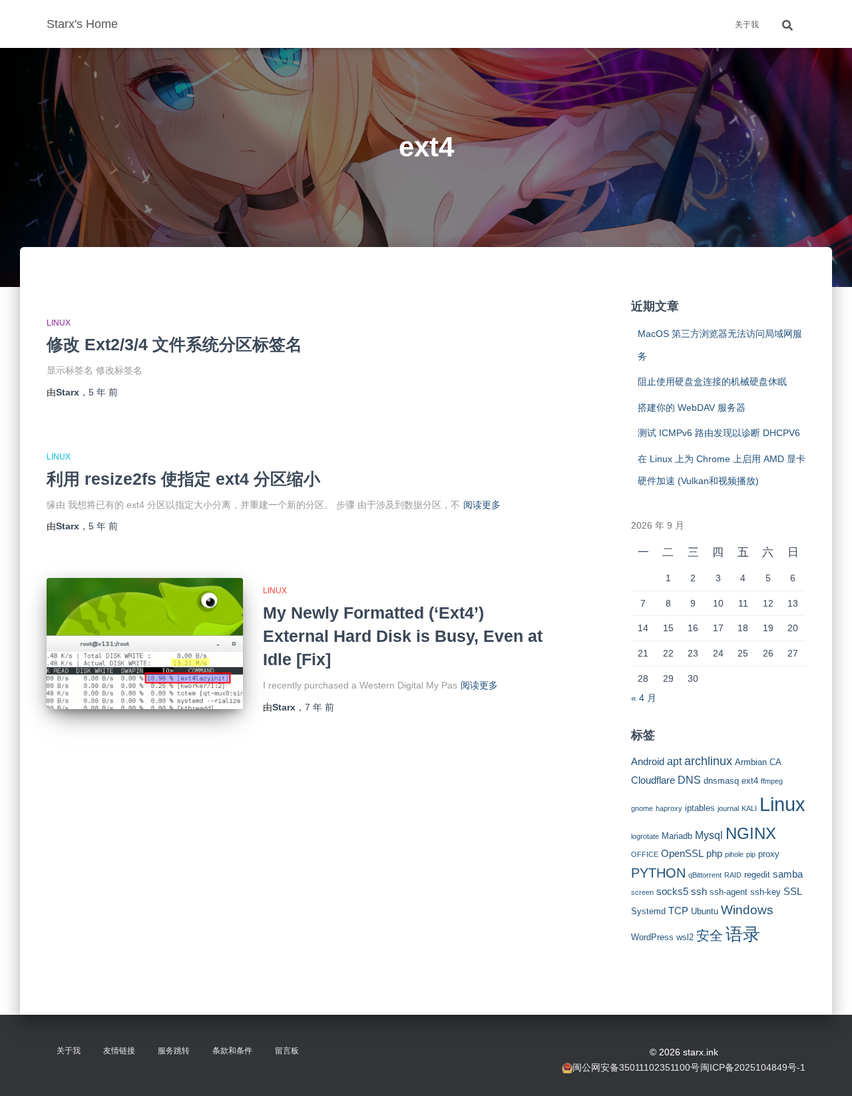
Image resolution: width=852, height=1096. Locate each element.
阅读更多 (482, 504)
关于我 (747, 24)
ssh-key (765, 892)
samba (788, 874)
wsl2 (685, 937)
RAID (733, 875)
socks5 (672, 891)
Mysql (709, 835)
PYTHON (658, 873)
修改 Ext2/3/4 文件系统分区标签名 (174, 344)
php (714, 853)
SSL (792, 891)
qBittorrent (705, 875)
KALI (749, 808)
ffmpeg (772, 781)
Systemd (648, 911)
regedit (757, 875)
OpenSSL (682, 853)
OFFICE (644, 854)
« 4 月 (643, 697)
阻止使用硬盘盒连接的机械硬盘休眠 (712, 381)
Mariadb (677, 836)
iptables (700, 808)
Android (647, 761)
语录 (743, 934)
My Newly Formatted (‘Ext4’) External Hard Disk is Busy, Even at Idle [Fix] (402, 636)
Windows (747, 910)
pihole (734, 854)
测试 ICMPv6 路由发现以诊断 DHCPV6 (719, 432)
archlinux (708, 761)
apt (674, 761)
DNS (689, 780)
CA (775, 762)
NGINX (751, 833)
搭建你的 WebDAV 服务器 (692, 407)
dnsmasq (721, 781)
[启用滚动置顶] (826, 1069)
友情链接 (119, 1050)
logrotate (645, 836)
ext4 (750, 781)
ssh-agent (728, 892)
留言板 (287, 1050)
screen (642, 892)
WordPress (652, 937)
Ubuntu (704, 911)
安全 (709, 935)
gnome (642, 808)
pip (750, 854)
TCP (678, 911)
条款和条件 (232, 1050)
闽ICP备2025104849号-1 (752, 1067)
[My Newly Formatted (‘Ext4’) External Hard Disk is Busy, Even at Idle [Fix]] (145, 643)
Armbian (751, 762)
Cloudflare (653, 780)
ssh (699, 891)
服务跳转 (174, 1050)
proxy (768, 854)
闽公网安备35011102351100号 (636, 1067)
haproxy (669, 808)
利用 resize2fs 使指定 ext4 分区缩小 (183, 478)
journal (728, 808)
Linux (59, 323)
